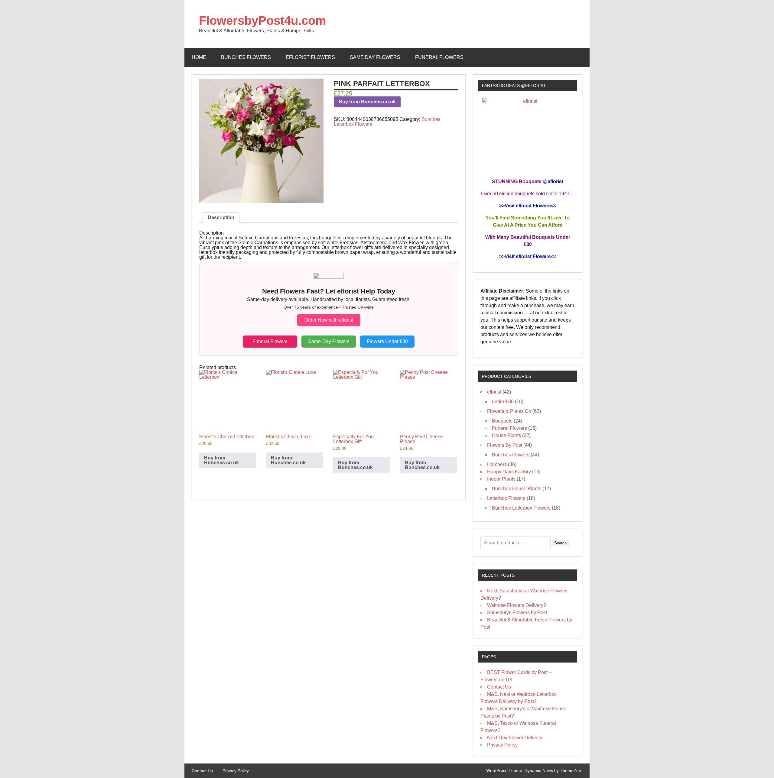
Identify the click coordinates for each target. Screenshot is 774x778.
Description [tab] (221, 217)
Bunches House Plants (516, 488)
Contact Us (499, 686)
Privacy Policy (502, 744)
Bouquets (502, 420)
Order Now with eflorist (328, 320)
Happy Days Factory (509, 471)
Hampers (497, 464)
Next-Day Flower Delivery (514, 737)
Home (199, 57)
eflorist (494, 391)
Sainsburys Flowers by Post (517, 612)
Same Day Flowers (375, 57)
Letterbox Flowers (506, 498)
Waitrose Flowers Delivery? (516, 605)
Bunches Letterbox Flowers (521, 508)
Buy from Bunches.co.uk (367, 101)
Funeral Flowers (439, 57)
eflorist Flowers (310, 57)
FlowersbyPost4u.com (262, 20)
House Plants (506, 435)
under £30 (503, 401)
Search (560, 543)
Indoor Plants (501, 478)
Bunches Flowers (246, 57)
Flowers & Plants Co (509, 411)
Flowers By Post (504, 445)
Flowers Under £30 (387, 341)
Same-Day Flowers (329, 341)
